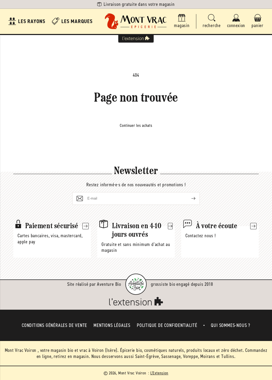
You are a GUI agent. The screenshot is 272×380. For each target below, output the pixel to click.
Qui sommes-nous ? (230, 325)
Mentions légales (112, 325)
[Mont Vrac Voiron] (136, 21)
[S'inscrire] (189, 198)
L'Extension (159, 373)
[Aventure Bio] (136, 284)
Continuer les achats (136, 125)
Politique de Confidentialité (167, 325)
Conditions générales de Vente (54, 325)
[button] (212, 21)
